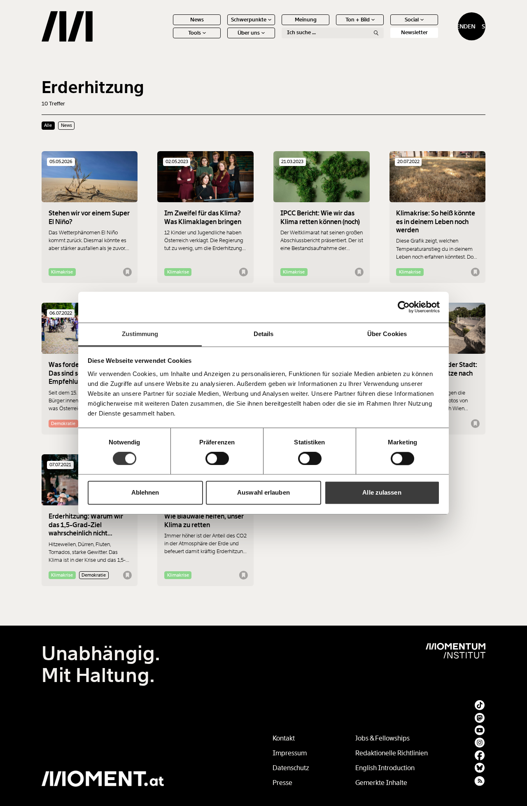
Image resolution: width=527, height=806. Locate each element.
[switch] (217, 458)
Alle (48, 125)
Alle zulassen (381, 492)
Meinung (306, 19)
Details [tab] (264, 333)
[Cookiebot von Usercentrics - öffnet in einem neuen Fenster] (404, 307)
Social (412, 19)
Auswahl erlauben (263, 492)
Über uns (249, 32)
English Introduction (385, 768)
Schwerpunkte (248, 19)
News (197, 19)
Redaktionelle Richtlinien (391, 753)
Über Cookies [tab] (387, 333)
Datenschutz (291, 768)
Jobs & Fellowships (382, 738)
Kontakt (284, 738)
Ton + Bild (357, 19)
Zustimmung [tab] (140, 333)
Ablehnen (145, 492)
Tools (194, 32)
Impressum (290, 753)
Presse (282, 782)
